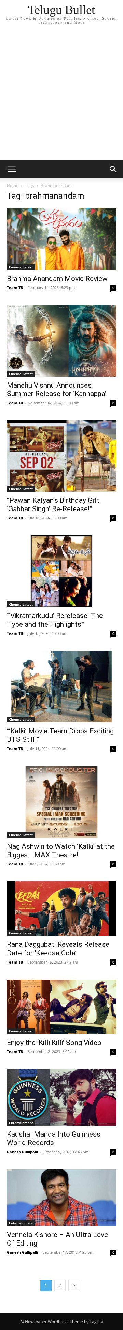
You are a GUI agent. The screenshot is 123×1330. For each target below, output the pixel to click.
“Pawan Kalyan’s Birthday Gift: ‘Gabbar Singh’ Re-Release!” (54, 504)
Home (12, 185)
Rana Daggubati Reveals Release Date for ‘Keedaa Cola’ (58, 948)
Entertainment (21, 1122)
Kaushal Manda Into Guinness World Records (53, 1138)
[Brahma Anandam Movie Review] (61, 239)
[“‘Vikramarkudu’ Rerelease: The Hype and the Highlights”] (61, 571)
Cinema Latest (21, 267)
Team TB (15, 287)
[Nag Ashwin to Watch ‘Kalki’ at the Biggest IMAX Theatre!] (61, 802)
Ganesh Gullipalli (22, 1151)
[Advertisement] (61, 95)
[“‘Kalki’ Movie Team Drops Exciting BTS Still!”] (61, 686)
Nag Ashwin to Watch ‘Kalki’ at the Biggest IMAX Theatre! (61, 850)
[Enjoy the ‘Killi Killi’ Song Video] (61, 1007)
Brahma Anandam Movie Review (57, 279)
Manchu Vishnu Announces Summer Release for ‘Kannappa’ (56, 389)
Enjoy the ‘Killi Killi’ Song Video (54, 1042)
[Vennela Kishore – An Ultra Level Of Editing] (61, 1197)
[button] (12, 169)
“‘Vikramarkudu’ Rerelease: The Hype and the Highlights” (55, 620)
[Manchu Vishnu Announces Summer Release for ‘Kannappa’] (61, 341)
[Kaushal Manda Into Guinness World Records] (61, 1097)
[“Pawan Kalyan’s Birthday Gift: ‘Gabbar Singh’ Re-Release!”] (61, 456)
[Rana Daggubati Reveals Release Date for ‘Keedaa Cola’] (61, 908)
